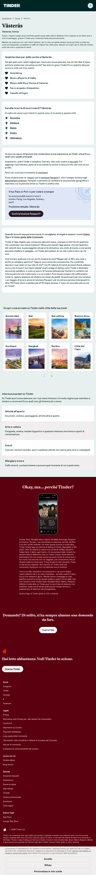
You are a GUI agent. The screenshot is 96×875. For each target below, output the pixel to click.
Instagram (7, 686)
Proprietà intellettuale (12, 732)
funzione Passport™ (50, 177)
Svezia (17, 18)
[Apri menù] (90, 5)
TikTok (5, 690)
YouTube (6, 695)
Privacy (6, 714)
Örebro (13, 133)
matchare (42, 172)
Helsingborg (16, 138)
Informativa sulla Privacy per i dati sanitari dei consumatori (27, 719)
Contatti (6, 793)
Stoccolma (15, 118)
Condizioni (7, 723)
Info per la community (12, 744)
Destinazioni (7, 18)
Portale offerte (9, 760)
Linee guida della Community (28, 237)
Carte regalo (8, 805)
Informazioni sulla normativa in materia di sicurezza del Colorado (30, 740)
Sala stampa (8, 788)
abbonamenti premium (16, 180)
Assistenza (7, 801)
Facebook (7, 703)
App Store (7, 817)
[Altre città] (52, 376)
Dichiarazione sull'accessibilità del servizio (20, 749)
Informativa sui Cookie (12, 727)
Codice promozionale (12, 797)
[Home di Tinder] (12, 5)
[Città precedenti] (44, 376)
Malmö (13, 128)
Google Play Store (10, 821)
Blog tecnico (8, 764)
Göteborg (14, 123)
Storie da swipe (9, 784)
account (74, 161)
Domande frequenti (11, 776)
